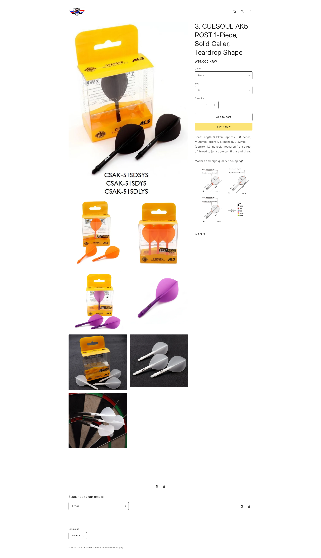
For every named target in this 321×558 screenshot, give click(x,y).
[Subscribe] (125, 506)
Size (197, 83)
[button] (234, 11)
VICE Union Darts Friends (90, 547)
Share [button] (201, 233)
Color (198, 68)
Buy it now (224, 126)
